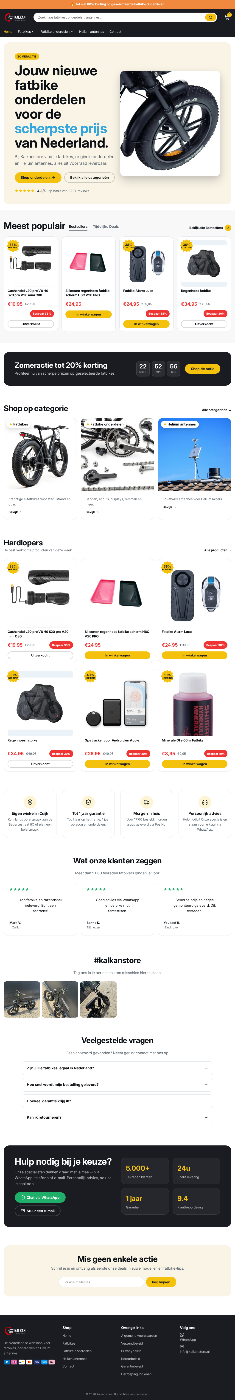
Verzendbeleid (132, 1343)
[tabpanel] (117, 284)
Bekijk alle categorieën (89, 177)
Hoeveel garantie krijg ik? (49, 1101)
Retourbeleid (130, 1359)
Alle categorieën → (216, 410)
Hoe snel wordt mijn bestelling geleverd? (63, 1084)
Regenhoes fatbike (196, 291)
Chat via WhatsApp (43, 1197)
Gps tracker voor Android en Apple (112, 740)
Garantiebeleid (132, 1366)
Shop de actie (202, 369)
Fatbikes (25, 31)
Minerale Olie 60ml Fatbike (183, 740)
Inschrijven (161, 1282)
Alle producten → (217, 550)
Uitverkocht (31, 324)
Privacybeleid (131, 1351)
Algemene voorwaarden (139, 1335)
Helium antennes (91, 31)
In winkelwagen (88, 314)
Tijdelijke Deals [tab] (106, 226)
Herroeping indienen (136, 1374)
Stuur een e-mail (41, 1211)
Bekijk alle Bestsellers (206, 228)
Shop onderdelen (35, 177)
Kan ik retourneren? (44, 1117)
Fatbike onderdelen (55, 31)
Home (8, 31)
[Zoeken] (210, 17)
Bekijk (13, 512)
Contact (115, 31)
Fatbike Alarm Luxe (138, 291)
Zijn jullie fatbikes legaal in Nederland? (60, 1068)
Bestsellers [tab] (78, 226)
